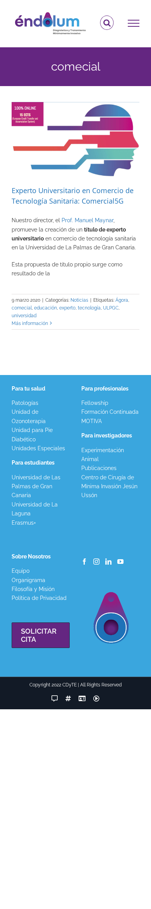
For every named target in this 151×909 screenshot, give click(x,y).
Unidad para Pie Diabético (32, 434)
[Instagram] (96, 561)
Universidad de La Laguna (35, 509)
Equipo (20, 571)
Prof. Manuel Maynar (87, 220)
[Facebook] (84, 561)
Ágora (121, 300)
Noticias (79, 300)
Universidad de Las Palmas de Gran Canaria (36, 486)
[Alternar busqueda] (107, 23)
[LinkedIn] (108, 561)
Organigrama (28, 580)
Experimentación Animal (102, 454)
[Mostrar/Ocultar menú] (133, 23)
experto (67, 308)
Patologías (25, 403)
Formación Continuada (110, 412)
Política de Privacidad (39, 598)
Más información (30, 323)
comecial (22, 308)
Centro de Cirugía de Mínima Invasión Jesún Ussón (109, 486)
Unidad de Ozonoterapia (29, 416)
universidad (24, 315)
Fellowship (94, 403)
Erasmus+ (24, 523)
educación (45, 308)
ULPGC (110, 308)
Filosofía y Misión (33, 589)
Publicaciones (99, 468)
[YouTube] (120, 561)
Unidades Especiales (38, 448)
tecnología (89, 308)
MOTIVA (91, 421)
